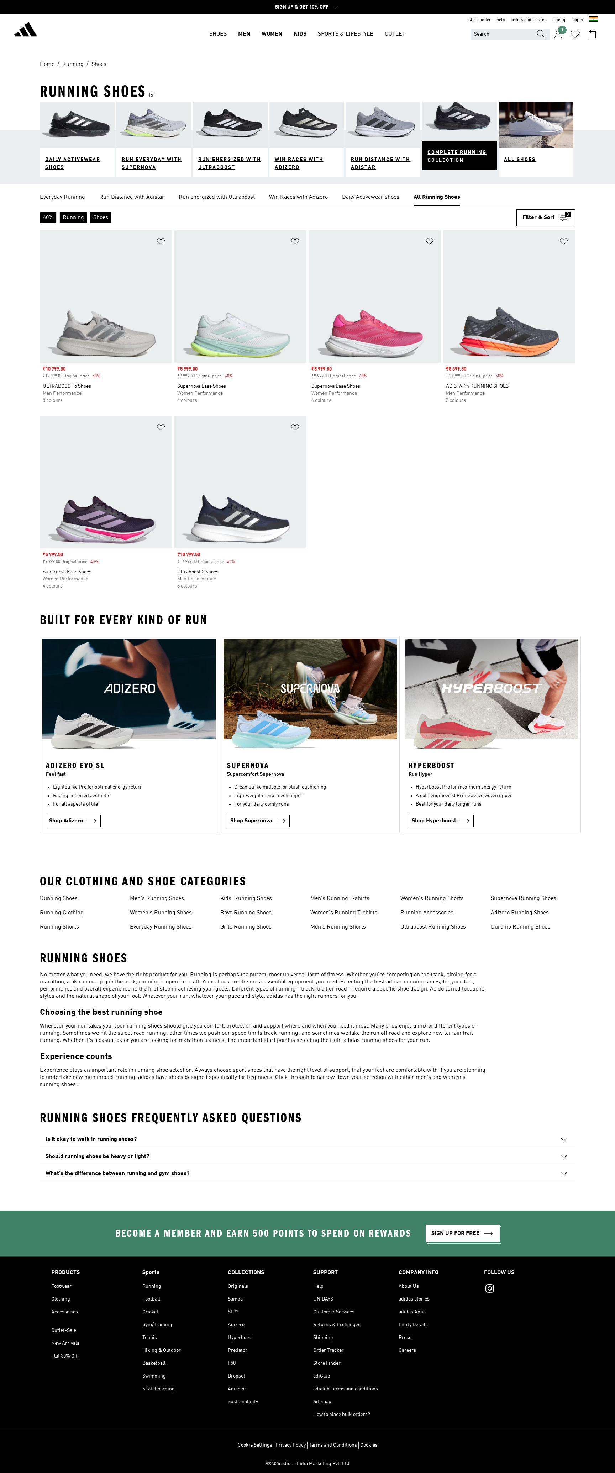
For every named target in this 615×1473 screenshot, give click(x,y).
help (500, 20)
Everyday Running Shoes (160, 927)
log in (577, 20)
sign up (559, 20)
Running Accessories (426, 913)
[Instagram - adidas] (524, 1289)
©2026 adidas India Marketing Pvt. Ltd (307, 1463)
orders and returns (529, 20)
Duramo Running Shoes (520, 927)
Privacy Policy (290, 1445)
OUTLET (395, 34)
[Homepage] (25, 30)
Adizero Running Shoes (520, 913)
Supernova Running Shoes (523, 898)
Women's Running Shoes (161, 913)
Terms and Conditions (333, 1445)
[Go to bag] (592, 34)
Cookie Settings (255, 1445)
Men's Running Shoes (157, 898)
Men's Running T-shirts (339, 898)
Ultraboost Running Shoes (433, 927)
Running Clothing (62, 913)
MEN (244, 34)
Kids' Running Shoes (246, 898)
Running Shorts (59, 927)
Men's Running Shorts (338, 927)
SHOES (218, 34)
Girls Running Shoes (246, 927)
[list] (307, 198)
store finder (480, 20)
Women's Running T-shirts (343, 913)
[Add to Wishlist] (161, 243)
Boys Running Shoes (246, 913)
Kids (300, 34)
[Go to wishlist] (575, 34)
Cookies (369, 1445)
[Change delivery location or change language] (593, 20)
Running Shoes (59, 898)
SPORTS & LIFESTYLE (345, 34)
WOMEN (272, 34)
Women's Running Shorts (432, 898)
